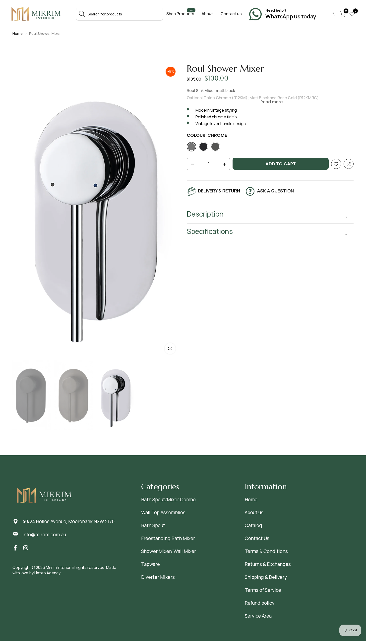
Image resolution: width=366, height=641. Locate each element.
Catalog (253, 525)
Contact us (231, 14)
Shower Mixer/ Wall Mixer (168, 551)
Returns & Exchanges (268, 564)
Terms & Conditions (266, 551)
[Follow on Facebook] (15, 548)
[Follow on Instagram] (25, 548)
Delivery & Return (219, 191)
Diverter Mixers (158, 577)
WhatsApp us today (290, 16)
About (207, 14)
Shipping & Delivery (266, 577)
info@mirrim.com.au (44, 534)
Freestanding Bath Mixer (168, 538)
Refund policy (259, 603)
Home (17, 33)
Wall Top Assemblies (163, 512)
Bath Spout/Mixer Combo (168, 499)
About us (254, 512)
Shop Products (180, 14)
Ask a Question (275, 191)
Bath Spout (153, 525)
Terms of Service (263, 590)
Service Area (258, 616)
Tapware (150, 564)
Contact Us (257, 538)
